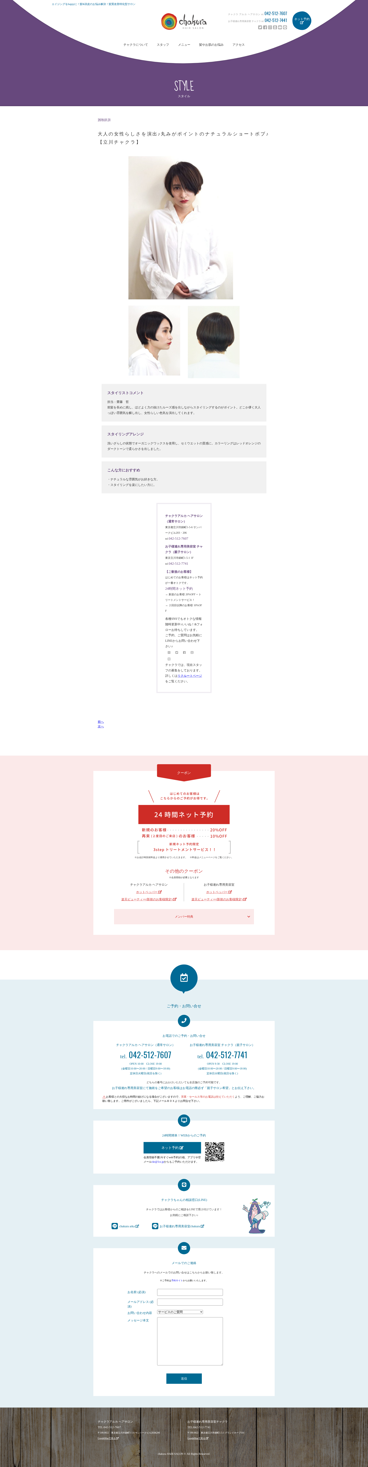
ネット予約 (302, 19)
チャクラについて (135, 44)
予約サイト (177, 1280)
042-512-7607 (275, 13)
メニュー (184, 44)
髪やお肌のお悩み (211, 44)
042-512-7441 (276, 20)
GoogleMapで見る (107, 1438)
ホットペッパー (147, 892)
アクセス (238, 44)
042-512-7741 (178, 563)
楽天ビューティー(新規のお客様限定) (147, 899)
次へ (101, 726)
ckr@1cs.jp (158, 1161)
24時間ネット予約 (179, 589)
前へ (101, 721)
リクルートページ (189, 675)
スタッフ (163, 44)
